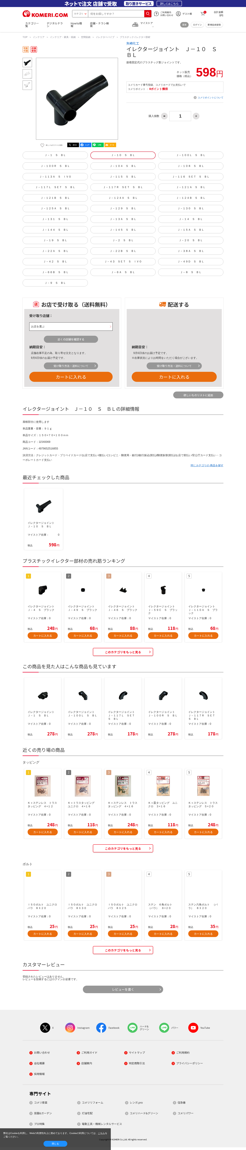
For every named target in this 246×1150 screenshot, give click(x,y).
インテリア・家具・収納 (63, 37)
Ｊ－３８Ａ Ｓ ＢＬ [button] (190, 251)
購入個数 (154, 116)
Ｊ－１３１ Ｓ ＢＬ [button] (55, 219)
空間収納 (85, 37)
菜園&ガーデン (43, 1113)
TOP (25, 37)
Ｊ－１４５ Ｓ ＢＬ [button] (123, 229)
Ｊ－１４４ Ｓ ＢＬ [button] (55, 229)
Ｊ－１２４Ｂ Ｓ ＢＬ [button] (191, 197)
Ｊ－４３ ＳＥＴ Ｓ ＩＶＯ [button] (123, 261)
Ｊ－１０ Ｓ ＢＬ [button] (123, 155)
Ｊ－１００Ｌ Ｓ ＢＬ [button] (191, 155)
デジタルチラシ (55, 24)
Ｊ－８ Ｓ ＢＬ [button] (190, 272)
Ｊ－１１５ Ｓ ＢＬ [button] (123, 176)
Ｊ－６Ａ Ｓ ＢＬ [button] (123, 272)
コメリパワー (186, 1113)
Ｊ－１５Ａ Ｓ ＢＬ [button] (190, 229)
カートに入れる (71, 377)
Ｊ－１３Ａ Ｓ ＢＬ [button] (123, 219)
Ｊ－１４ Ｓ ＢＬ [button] (191, 219)
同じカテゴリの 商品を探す (207, 465)
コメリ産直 (40, 1102)
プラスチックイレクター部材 (135, 37)
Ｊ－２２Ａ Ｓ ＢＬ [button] (55, 251)
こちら (101, 1133)
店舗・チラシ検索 (99, 24)
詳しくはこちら (169, 3)
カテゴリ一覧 (32, 24)
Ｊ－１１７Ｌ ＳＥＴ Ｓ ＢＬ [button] (55, 187)
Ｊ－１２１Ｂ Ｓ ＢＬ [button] (55, 197)
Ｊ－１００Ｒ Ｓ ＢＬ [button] (55, 166)
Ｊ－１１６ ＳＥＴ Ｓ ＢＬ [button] (191, 176)
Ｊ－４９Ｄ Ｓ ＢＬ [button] (190, 261)
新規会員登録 (214, 24)
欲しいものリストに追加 (198, 395)
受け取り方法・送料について (71, 366)
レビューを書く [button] (123, 989)
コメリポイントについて (210, 97)
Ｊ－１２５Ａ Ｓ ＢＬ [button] (55, 208)
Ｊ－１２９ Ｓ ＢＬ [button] (123, 208)
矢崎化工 (132, 43)
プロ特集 (39, 1123)
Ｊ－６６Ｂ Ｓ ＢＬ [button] (55, 272)
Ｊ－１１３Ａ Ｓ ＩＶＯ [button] (55, 176)
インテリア (39, 37)
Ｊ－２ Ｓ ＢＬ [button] (123, 240)
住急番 (182, 1102)
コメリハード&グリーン (144, 1113)
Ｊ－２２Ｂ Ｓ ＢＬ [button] (123, 251)
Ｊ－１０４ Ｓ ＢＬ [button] (123, 166)
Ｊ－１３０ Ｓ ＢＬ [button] (190, 208)
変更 (184, 24)
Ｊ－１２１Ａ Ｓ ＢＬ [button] (191, 187)
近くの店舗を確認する (71, 339)
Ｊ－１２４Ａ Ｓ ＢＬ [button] (123, 197)
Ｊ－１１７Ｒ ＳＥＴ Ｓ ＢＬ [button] (123, 187)
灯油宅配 (87, 1113)
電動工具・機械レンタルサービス (102, 1123)
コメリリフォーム (92, 1102)
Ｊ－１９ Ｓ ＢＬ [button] (55, 240)
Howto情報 (76, 24)
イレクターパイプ (105, 37)
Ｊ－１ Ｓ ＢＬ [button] (55, 155)
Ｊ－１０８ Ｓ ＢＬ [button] (190, 166)
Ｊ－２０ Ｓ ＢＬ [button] (191, 240)
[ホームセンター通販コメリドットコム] (45, 16)
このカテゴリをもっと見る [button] (123, 652)
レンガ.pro (136, 1102)
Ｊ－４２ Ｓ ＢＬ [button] (55, 261)
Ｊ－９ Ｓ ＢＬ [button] (55, 282)
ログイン (197, 24)
